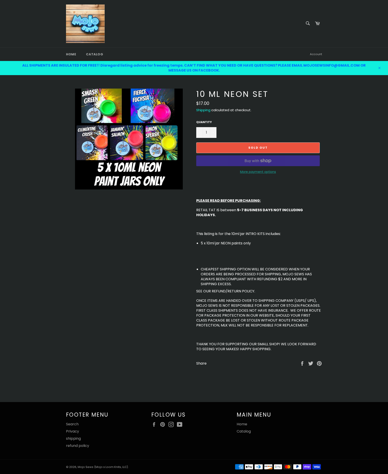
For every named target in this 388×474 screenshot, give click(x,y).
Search (72, 424)
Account (316, 54)
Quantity (204, 122)
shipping (73, 438)
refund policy (77, 445)
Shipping (203, 110)
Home (71, 54)
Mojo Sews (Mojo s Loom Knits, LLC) (103, 467)
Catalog (94, 54)
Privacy (72, 431)
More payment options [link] (258, 172)
